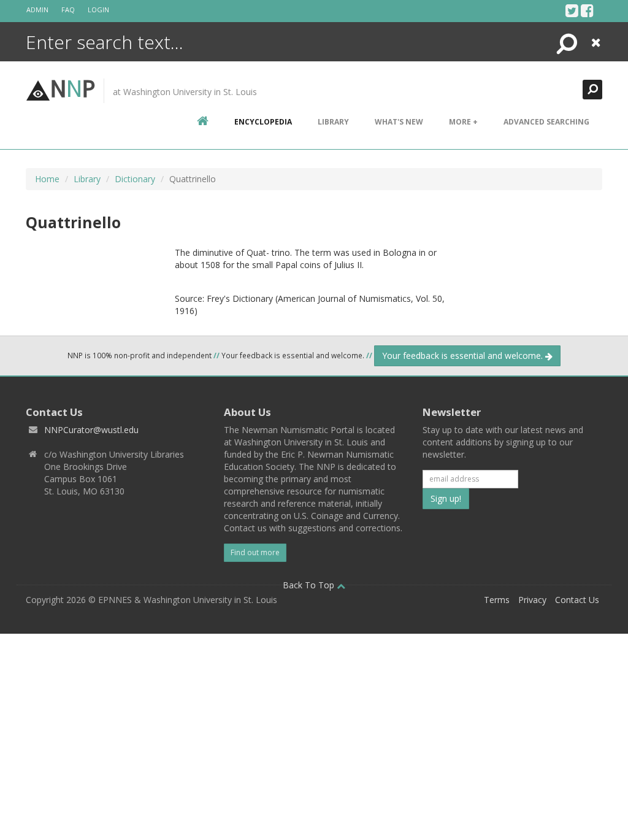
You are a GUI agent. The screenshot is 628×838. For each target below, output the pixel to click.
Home (47, 179)
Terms (497, 599)
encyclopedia (263, 122)
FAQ (68, 9)
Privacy (532, 599)
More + (463, 122)
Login (98, 9)
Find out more (255, 552)
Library (333, 122)
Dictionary (135, 179)
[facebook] (587, 10)
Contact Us (577, 599)
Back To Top (310, 585)
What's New (399, 122)
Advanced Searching (546, 122)
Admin (37, 9)
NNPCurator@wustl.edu (91, 430)
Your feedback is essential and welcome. (463, 355)
